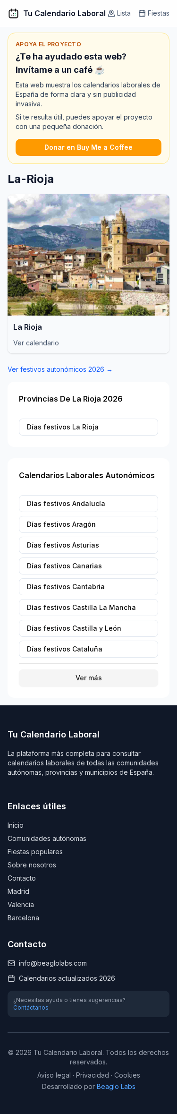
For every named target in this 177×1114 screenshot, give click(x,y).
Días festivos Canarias (64, 566)
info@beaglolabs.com (53, 963)
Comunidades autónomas (47, 838)
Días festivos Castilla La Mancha (81, 607)
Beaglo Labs (116, 1086)
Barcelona (23, 918)
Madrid (18, 891)
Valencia (21, 904)
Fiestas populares (35, 852)
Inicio (16, 825)
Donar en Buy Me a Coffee (88, 147)
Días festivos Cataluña (64, 649)
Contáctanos (31, 1007)
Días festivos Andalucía (66, 503)
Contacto (22, 878)
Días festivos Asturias (63, 545)
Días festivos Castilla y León (74, 628)
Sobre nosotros (32, 865)
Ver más (89, 678)
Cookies (127, 1075)
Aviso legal (54, 1075)
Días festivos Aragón (61, 524)
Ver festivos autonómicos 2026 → (60, 369)
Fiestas (158, 13)
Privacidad (92, 1075)
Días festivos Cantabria (66, 587)
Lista (124, 13)
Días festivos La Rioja (63, 427)
